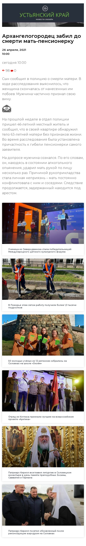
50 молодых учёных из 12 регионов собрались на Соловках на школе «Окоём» (37, 362)
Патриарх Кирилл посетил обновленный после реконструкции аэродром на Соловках (36, 532)
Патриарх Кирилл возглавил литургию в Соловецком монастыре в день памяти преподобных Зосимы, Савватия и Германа (39, 475)
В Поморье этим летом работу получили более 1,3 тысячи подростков (42, 306)
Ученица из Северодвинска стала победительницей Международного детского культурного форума (39, 250)
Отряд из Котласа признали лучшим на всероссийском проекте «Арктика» (41, 418)
